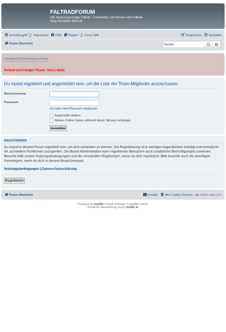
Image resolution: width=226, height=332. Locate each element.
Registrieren (14, 181)
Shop (44, 59)
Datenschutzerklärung (59, 169)
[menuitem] (38, 35)
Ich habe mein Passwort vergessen (73, 108)
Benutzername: (15, 93)
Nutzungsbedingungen (21, 169)
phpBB (98, 203)
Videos (33, 59)
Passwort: (11, 102)
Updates (10, 59)
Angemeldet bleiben (67, 115)
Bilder (22, 59)
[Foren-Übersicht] (26, 13)
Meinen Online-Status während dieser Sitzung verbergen (92, 120)
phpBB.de (132, 206)
